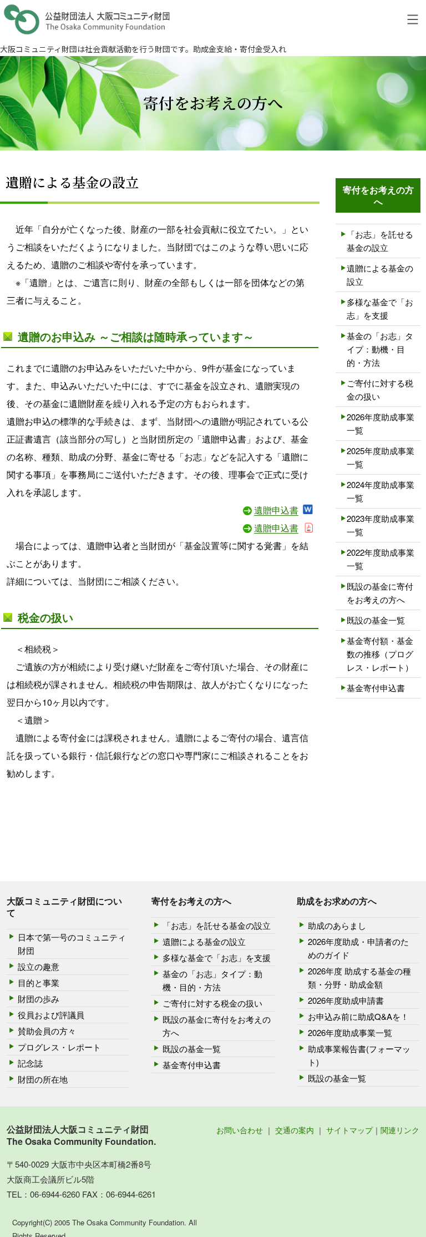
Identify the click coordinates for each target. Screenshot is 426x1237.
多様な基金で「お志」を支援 (380, 308)
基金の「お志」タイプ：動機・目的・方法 (380, 349)
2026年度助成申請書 (346, 1000)
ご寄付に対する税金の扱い (380, 389)
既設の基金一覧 (376, 620)
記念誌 (30, 1063)
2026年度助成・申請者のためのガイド (358, 948)
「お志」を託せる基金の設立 (380, 240)
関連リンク (400, 1129)
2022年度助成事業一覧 (380, 558)
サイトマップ (349, 1129)
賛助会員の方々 (47, 1031)
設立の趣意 (38, 966)
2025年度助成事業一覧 (380, 457)
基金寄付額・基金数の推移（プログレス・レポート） (380, 654)
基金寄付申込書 (376, 687)
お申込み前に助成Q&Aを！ (358, 1016)
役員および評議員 (51, 1014)
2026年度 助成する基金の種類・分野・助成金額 (359, 977)
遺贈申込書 (276, 510)
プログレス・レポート (59, 1047)
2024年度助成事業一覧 (380, 491)
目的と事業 (38, 982)
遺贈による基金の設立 (380, 274)
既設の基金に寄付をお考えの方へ (380, 592)
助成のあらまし (337, 925)
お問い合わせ (239, 1129)
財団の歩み (38, 998)
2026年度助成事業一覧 (380, 423)
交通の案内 (294, 1129)
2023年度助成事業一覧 (380, 524)
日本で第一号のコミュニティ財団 (72, 943)
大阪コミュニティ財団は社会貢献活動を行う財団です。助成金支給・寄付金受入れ (143, 48)
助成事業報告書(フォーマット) (359, 1055)
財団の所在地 (43, 1079)
